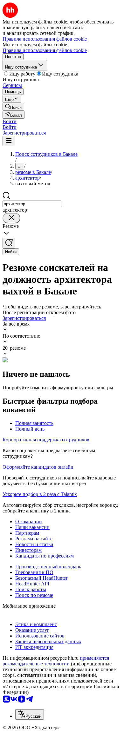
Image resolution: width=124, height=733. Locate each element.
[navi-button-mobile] (9, 141)
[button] (10, 121)
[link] (13, 107)
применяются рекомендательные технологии (56, 660)
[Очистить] (11, 218)
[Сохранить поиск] (9, 243)
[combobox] (32, 204)
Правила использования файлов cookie (45, 50)
